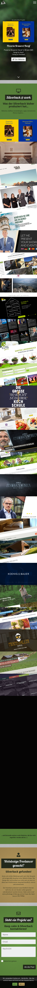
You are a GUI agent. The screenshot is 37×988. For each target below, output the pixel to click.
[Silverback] (22, 54)
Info (21, 984)
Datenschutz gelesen (10, 961)
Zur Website (19, 59)
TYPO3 (22, 896)
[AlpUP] (22, 52)
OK (14, 984)
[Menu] (35, 2)
